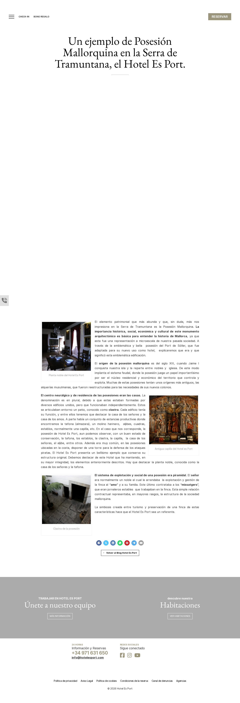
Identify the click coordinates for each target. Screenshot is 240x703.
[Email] (141, 543)
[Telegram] (134, 543)
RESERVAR (220, 16)
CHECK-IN (24, 17)
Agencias (181, 680)
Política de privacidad (65, 680)
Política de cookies (106, 680)
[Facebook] (99, 543)
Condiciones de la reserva (134, 680)
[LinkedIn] (113, 543)
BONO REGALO (41, 17)
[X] (106, 543)
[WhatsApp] (120, 543)
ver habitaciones (180, 616)
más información (60, 616)
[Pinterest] (127, 543)
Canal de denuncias (162, 680)
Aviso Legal (87, 680)
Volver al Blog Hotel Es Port (121, 553)
